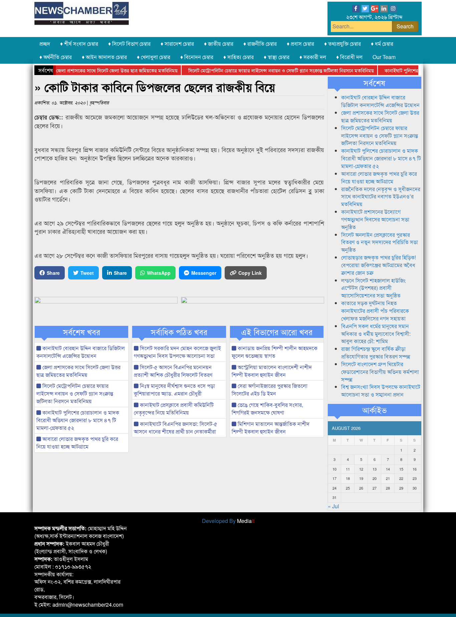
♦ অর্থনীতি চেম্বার (55, 57)
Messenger (203, 272)
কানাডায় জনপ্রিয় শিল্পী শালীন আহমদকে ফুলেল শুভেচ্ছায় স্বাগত (274, 352)
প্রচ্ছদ (44, 43)
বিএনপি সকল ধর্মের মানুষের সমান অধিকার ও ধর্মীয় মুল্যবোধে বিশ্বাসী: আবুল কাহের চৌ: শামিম (376, 333)
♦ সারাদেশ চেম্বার (177, 43)
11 (348, 469)
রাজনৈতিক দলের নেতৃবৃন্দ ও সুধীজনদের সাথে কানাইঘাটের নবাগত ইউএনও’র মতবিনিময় (380, 196)
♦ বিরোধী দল (349, 57)
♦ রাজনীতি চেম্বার (260, 43)
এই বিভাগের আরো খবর (276, 332)
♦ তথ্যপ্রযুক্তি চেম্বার (342, 43)
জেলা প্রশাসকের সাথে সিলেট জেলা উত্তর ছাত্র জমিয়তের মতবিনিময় (107, 70)
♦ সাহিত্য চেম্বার (238, 57)
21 (388, 478)
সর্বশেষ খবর (81, 332)
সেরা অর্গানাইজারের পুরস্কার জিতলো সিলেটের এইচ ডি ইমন (269, 389)
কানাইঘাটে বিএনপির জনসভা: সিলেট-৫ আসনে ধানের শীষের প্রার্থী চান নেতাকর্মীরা (175, 427)
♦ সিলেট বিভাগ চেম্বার (129, 43)
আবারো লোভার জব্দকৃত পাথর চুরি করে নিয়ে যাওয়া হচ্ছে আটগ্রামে (77, 442)
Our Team (384, 57)
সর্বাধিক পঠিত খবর (179, 332)
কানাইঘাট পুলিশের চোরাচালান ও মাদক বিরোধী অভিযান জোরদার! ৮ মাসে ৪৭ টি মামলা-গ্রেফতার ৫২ (77, 420)
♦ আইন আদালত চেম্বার (104, 57)
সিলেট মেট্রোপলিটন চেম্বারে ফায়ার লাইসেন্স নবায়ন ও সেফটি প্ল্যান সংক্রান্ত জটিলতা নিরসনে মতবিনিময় (272, 70)
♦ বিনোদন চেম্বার (196, 57)
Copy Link (250, 272)
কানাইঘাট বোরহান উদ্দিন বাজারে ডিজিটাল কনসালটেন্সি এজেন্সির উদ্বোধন (80, 352)
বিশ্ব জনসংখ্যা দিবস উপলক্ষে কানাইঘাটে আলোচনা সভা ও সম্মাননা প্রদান (380, 390)
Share (53, 272)
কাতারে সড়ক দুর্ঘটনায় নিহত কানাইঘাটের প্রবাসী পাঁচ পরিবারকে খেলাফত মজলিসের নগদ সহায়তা (375, 310)
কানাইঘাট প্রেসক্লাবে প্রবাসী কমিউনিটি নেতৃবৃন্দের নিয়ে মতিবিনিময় (174, 408)
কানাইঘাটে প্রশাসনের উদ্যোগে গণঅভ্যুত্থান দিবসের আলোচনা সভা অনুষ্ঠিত (375, 219)
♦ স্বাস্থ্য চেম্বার (276, 57)
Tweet (87, 272)
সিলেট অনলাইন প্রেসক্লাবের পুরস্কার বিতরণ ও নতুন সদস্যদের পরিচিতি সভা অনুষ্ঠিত (379, 242)
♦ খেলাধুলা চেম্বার (153, 57)
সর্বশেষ (374, 82)
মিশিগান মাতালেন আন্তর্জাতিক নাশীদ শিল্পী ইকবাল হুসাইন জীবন (270, 427)
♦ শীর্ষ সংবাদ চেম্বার (79, 43)
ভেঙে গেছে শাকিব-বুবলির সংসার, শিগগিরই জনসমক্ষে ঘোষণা (267, 408)
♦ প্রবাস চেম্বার (300, 43)
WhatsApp (159, 272)
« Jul (333, 506)
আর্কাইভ (374, 410)
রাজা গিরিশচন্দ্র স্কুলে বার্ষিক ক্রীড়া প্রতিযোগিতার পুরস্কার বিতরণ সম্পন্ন (375, 352)
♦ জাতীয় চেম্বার (218, 43)
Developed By (228, 521)
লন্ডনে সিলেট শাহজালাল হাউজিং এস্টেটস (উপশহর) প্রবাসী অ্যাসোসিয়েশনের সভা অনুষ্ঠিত (373, 287)
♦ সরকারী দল (312, 57)
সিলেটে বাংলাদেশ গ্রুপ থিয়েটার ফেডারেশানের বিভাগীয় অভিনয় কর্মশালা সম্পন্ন (380, 371)
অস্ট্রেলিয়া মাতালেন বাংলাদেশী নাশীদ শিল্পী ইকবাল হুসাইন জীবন (272, 371)
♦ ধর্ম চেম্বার (382, 43)
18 (348, 478)
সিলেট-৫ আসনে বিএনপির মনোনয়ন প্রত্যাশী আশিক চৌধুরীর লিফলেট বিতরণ (173, 371)
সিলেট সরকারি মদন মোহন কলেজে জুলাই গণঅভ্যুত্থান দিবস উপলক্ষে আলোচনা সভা (177, 352)
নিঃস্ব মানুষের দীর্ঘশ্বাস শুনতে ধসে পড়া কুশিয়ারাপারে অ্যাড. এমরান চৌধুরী (174, 389)
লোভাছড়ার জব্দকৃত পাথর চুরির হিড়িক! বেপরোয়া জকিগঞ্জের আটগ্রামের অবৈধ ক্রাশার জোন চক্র (378, 264)
